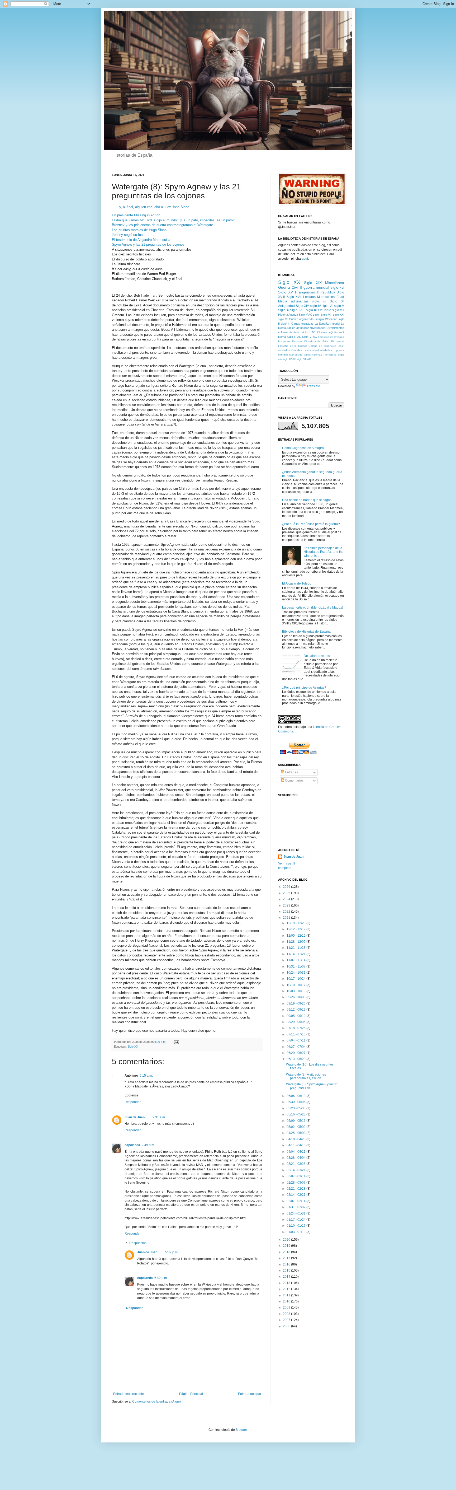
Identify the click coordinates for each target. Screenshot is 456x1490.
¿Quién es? (336, 332)
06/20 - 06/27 (296, 1053)
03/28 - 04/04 (296, 1158)
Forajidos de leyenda (331, 336)
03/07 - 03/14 (296, 1176)
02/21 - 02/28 (296, 1188)
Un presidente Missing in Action (136, 215)
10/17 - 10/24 (296, 978)
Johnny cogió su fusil (128, 235)
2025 (287, 893)
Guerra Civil (288, 287)
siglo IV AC (289, 359)
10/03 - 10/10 (296, 991)
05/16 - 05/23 (296, 1114)
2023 (287, 905)
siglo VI (283, 319)
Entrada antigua (249, 1394)
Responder (133, 1102)
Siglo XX (132, 1046)
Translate (313, 386)
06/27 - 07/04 (296, 1047)
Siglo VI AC (309, 336)
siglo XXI (338, 314)
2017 (287, 1258)
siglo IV (315, 306)
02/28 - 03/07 (296, 1182)
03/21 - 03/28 (296, 1164)
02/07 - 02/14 (296, 1201)
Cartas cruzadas (302, 323)
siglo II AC (308, 332)
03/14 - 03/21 (296, 1170)
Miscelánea (334, 283)
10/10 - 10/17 (296, 985)
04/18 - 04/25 (296, 1139)
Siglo (341, 354)
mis (280, 359)
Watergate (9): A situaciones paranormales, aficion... (306, 1076)
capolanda (132, 1145)
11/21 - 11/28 (296, 948)
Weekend (331, 319)
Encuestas (337, 341)
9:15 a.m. (146, 1075)
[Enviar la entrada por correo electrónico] (176, 1041)
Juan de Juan (135, 1117)
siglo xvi (337, 287)
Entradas (291, 772)
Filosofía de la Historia (292, 345)
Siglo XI (337, 301)
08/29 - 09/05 (296, 1022)
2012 (287, 1289)
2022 (287, 911)
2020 (287, 1239)
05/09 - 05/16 (296, 1121)
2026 (287, 887)
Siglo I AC (297, 310)
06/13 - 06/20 (296, 1059)
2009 (287, 1307)
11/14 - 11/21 (296, 954)
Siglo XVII (294, 297)
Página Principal (191, 1394)
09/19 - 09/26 (296, 1003)
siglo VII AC (304, 359)
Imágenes (284, 341)
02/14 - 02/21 (296, 1195)
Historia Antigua (288, 314)
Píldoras (322, 332)
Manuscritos (326, 297)
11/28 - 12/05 (296, 941)
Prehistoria (330, 354)
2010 (287, 1301)
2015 (287, 1270)
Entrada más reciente (128, 1394)
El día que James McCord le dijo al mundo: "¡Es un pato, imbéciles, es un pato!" (173, 220)
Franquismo (305, 292)
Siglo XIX (313, 283)
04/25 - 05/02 (296, 1133)
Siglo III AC (294, 336)
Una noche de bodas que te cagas (306, 500)
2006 (287, 1326)
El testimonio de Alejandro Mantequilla (141, 240)
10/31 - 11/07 (296, 966)
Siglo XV (285, 292)
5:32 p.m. (171, 1252)
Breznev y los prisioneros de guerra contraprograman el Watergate (162, 225)
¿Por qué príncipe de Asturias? (304, 687)
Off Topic (324, 310)
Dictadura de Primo (317, 341)
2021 (287, 917)
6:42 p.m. (161, 1278)
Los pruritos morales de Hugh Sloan (139, 230)
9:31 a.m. (159, 1117)
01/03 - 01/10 (296, 1232)
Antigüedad (286, 306)
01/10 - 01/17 (296, 1225)
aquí (305, 258)
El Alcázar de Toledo (296, 583)
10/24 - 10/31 (296, 972)
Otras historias (313, 354)
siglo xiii (338, 310)
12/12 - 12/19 (296, 929)
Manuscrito (295, 354)
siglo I (316, 314)
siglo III (285, 323)
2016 (287, 1264)
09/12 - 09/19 (296, 1009)
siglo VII (327, 306)
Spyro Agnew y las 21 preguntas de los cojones (148, 244)
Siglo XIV (302, 306)
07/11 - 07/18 (296, 1034)
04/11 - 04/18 (296, 1145)
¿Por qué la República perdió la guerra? (311, 524)
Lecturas (309, 297)
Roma (282, 336)
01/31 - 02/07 (296, 1207)
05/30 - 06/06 (296, 1102)
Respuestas (137, 1243)
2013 (287, 1283)
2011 (287, 1295)
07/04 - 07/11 (296, 1040)
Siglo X (283, 310)
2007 (287, 1320)
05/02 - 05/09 (296, 1127)
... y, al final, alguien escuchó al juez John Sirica (152, 207)
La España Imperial (327, 323)
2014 (287, 1276)
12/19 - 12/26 (296, 923)
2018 (287, 1252)
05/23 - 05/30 (296, 1108)
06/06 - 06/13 (296, 1096)
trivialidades (317, 327)
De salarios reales (317, 656)
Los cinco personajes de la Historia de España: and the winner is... (324, 552)
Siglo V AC (305, 314)
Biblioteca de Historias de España (306, 631)
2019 (287, 1246)
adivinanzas (299, 301)
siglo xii (319, 301)
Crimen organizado (301, 319)
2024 (287, 899)
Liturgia (319, 319)
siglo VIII (326, 314)
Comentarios (293, 780)
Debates (297, 341)
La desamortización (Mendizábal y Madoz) (312, 607)
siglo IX (311, 310)
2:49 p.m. (148, 1145)
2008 (287, 1314)
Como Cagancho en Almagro (303, 448)
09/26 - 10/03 (296, 997)
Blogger (241, 1430)
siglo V (339, 306)
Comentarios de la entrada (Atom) (156, 1401)
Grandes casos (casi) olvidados (311, 350)
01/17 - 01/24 (296, 1219)
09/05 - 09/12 (296, 1016)
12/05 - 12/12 (296, 935)
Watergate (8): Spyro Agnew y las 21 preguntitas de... (312, 1086)
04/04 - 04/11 (296, 1151)
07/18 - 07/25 (296, 1028)
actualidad (302, 327)
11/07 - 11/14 (296, 960)
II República (326, 292)
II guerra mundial (314, 287)
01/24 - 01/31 (296, 1213)
